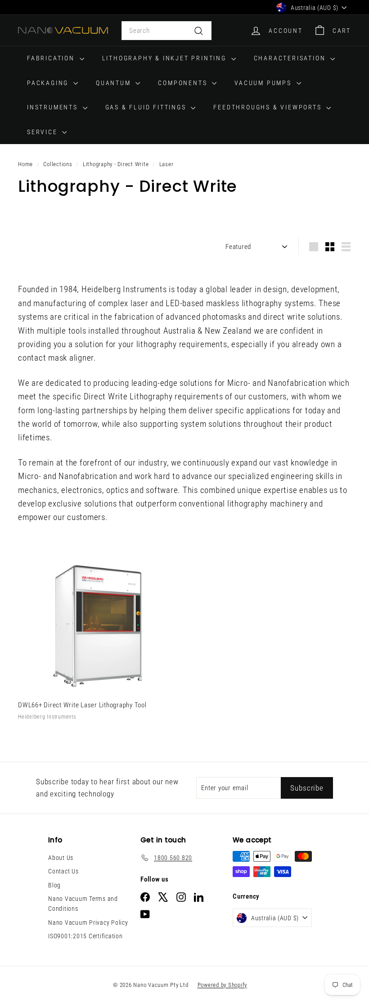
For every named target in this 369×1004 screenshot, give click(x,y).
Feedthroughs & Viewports (268, 107)
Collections (57, 164)
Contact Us (63, 871)
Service (43, 132)
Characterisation (291, 58)
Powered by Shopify (223, 984)
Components (184, 82)
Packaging (49, 82)
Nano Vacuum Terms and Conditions (83, 903)
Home (25, 164)
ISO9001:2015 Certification (85, 936)
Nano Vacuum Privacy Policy (88, 922)
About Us (60, 857)
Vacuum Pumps (264, 82)
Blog (54, 885)
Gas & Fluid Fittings (147, 107)
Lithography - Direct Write (116, 164)
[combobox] (167, 30)
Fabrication (52, 58)
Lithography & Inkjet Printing (165, 58)
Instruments (54, 107)
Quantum (114, 82)
